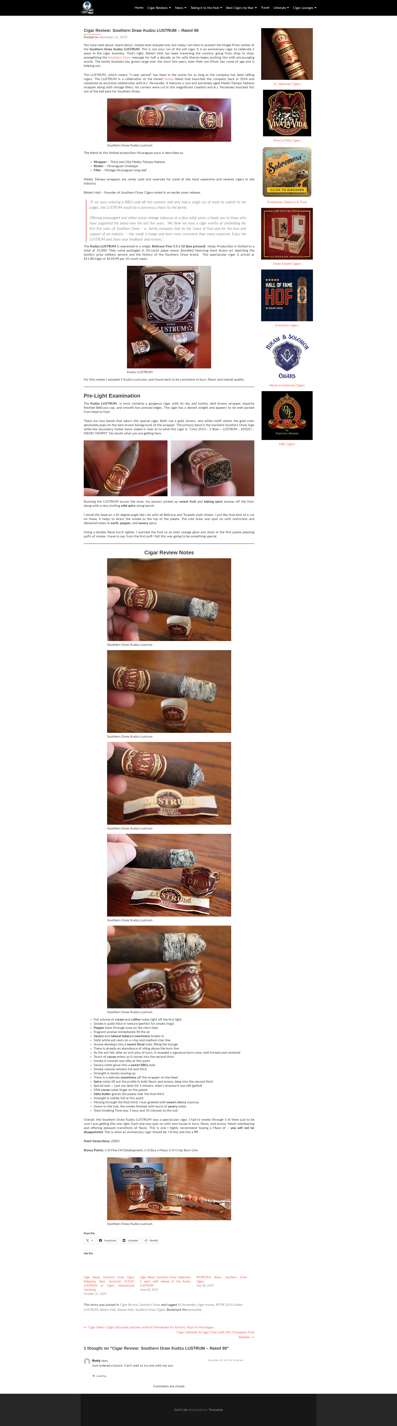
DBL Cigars (287, 444)
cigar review (205, 1304)
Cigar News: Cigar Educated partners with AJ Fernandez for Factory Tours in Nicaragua (149, 1327)
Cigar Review (129, 1304)
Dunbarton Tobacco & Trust (287, 202)
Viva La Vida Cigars (287, 140)
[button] (125, 468)
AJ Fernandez (187, 1304)
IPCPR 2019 (224, 1304)
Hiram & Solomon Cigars (287, 385)
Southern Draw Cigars (150, 1309)
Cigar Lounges (303, 8)
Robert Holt (108, 1309)
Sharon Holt (125, 1309)
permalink (194, 1309)
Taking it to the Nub (204, 8)
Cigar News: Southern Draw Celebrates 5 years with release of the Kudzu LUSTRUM (165, 1281)
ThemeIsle (215, 1410)
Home (139, 7)
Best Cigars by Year (240, 8)
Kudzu (169, 79)
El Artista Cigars (287, 325)
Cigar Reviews (157, 8)
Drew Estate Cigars (287, 263)
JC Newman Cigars (287, 84)
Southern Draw (119, 57)
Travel (265, 7)
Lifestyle (280, 8)
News (179, 8)
